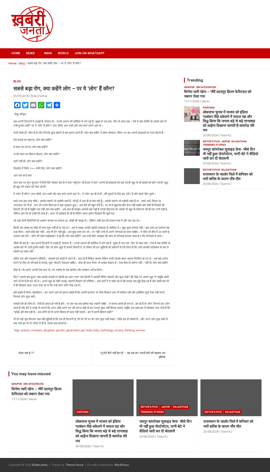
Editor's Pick (211, 141)
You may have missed (31, 373)
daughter (49, 330)
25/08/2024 (210, 163)
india (96, 330)
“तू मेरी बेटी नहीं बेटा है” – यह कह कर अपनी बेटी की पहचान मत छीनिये (132, 355)
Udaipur (189, 87)
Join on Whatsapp (89, 53)
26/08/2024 (210, 135)
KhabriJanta (39, 465)
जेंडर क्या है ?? (26, 353)
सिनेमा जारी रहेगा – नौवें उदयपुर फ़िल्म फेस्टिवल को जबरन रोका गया (217, 94)
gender (60, 330)
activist (25, 330)
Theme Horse (74, 465)
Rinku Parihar (39, 96)
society (118, 330)
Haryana (209, 107)
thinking (129, 330)
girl (83, 330)
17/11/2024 (191, 101)
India (48, 53)
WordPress (121, 465)
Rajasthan (238, 141)
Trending (195, 80)
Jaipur (225, 141)
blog (17, 81)
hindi (89, 330)
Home (15, 53)
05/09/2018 (20, 96)
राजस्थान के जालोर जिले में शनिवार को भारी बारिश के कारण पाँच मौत (228, 176)
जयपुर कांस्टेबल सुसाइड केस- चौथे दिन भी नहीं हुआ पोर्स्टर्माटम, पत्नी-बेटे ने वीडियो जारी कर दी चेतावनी (230, 154)
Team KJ (225, 135)
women (140, 330)
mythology (106, 330)
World (63, 53)
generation (73, 330)
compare (36, 330)
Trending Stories (214, 144)
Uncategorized (206, 87)
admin (205, 101)
